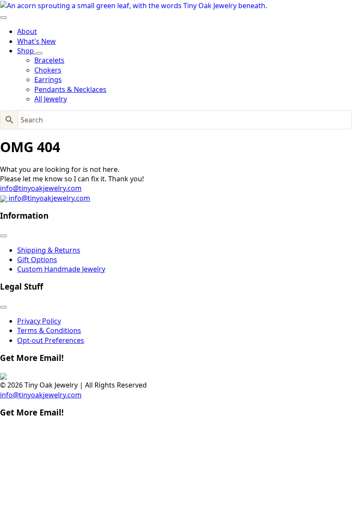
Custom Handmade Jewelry (61, 269)
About (27, 31)
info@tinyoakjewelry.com (41, 188)
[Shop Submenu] (39, 53)
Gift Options (37, 259)
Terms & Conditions (49, 330)
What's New (36, 41)
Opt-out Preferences (50, 340)
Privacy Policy (39, 321)
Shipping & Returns (48, 250)
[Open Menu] (3, 17)
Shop (26, 50)
